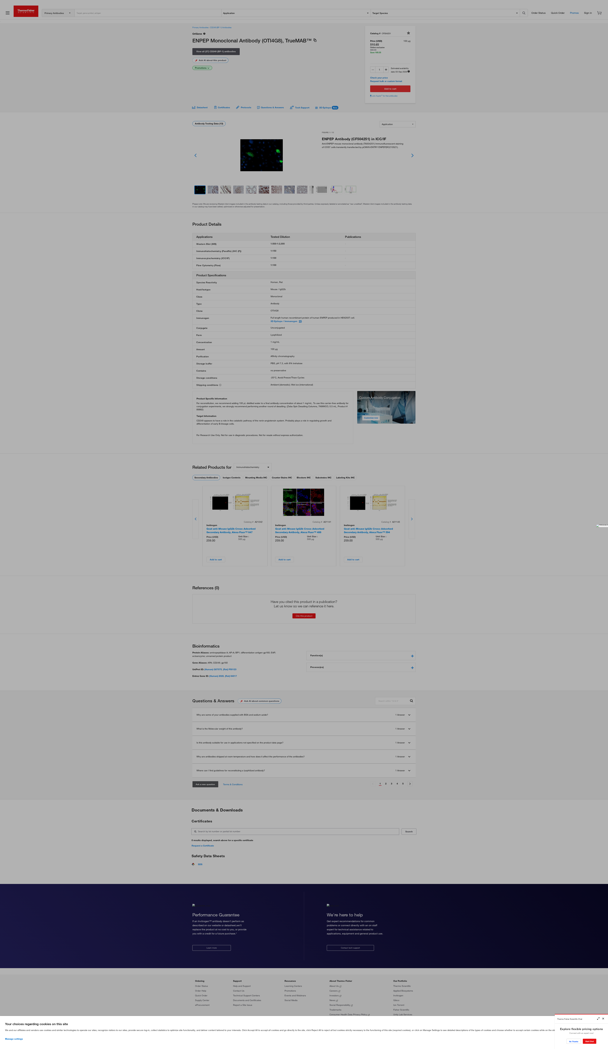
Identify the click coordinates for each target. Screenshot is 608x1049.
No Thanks (573, 1041)
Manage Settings (14, 1038)
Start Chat (589, 1041)
